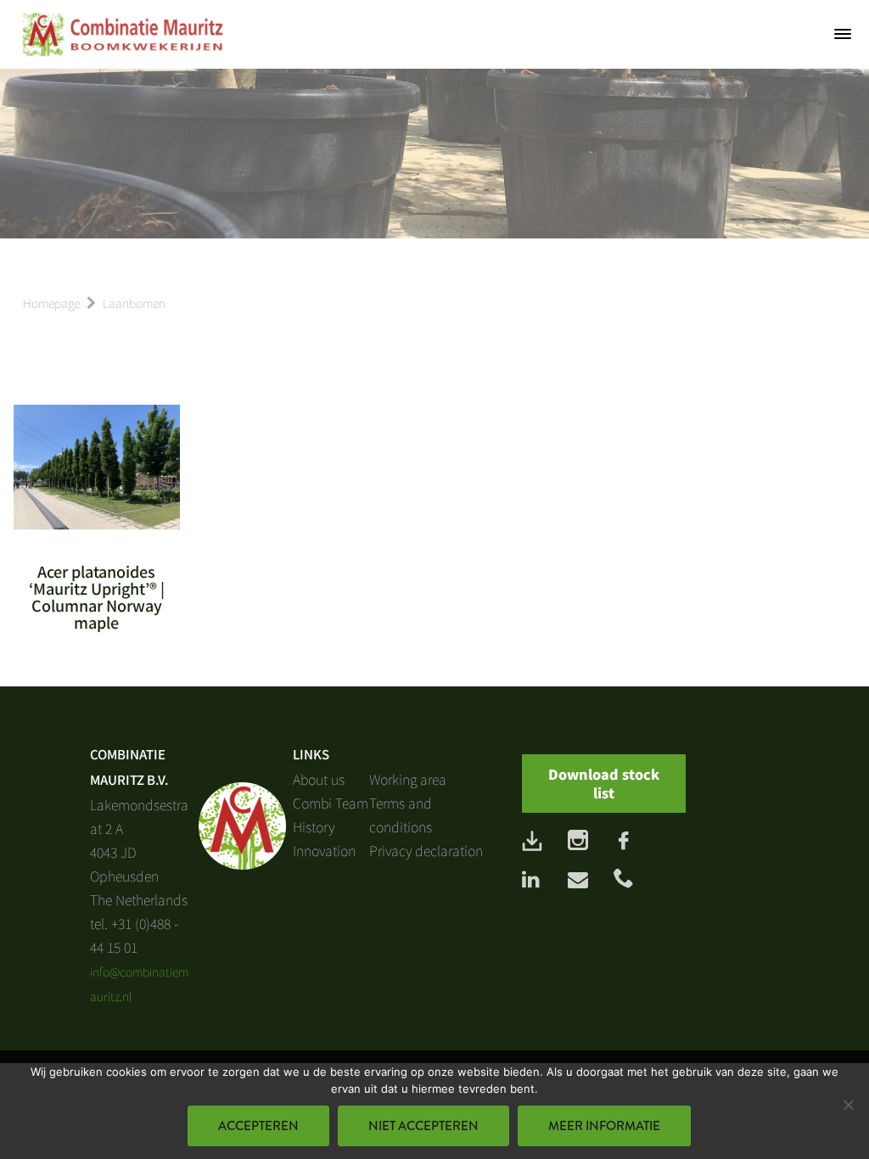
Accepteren (258, 1126)
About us (319, 779)
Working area (407, 779)
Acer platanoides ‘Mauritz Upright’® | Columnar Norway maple (97, 596)
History (313, 826)
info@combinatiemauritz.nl (139, 984)
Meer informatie (604, 1126)
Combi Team (330, 802)
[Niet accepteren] (847, 1104)
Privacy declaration (426, 850)
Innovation (324, 850)
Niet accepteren (423, 1126)
